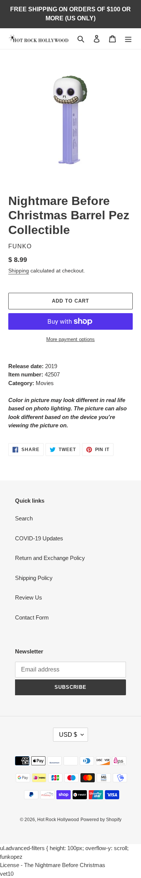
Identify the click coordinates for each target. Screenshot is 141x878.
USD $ (68, 734)
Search (24, 518)
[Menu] (128, 39)
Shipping (18, 271)
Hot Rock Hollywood (58, 819)
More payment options (70, 339)
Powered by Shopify (100, 819)
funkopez (11, 857)
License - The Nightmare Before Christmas (52, 865)
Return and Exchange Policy (50, 558)
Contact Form (32, 617)
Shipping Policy (34, 578)
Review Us (28, 597)
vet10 (7, 873)
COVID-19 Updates (39, 538)
